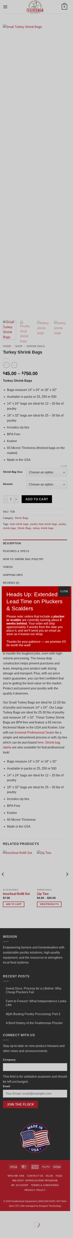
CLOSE (64, 591)
